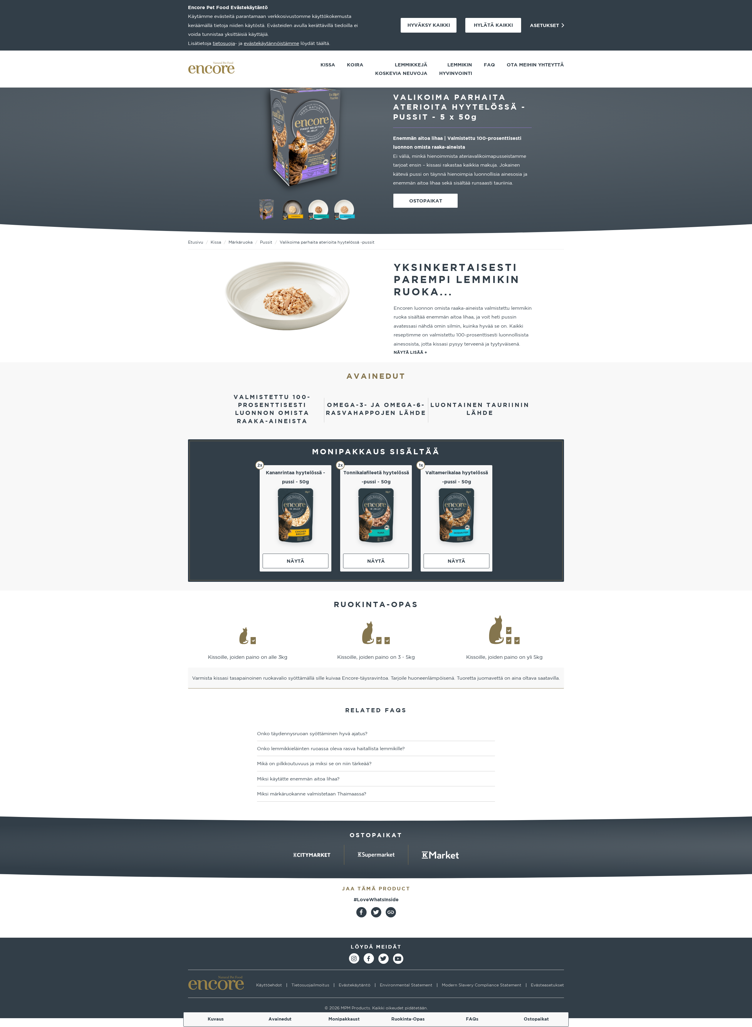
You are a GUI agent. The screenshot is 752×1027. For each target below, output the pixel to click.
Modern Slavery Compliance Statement (481, 985)
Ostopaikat (425, 200)
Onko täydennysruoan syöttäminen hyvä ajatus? (312, 733)
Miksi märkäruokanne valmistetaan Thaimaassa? (311, 793)
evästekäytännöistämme (271, 43)
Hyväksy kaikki (428, 25)
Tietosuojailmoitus (310, 985)
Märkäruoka (241, 242)
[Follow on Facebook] (369, 958)
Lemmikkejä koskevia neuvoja (401, 69)
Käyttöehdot (269, 985)
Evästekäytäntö (354, 985)
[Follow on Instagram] (354, 958)
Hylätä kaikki (493, 25)
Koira (355, 64)
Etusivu (195, 242)
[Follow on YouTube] (398, 959)
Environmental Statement (406, 985)
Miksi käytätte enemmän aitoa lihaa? (298, 778)
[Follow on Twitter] (383, 959)
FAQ (489, 64)
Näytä (295, 561)
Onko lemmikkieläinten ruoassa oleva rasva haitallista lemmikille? (331, 748)
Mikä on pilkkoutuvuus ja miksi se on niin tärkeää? (314, 763)
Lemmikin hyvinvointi (455, 69)
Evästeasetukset (547, 985)
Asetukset (545, 25)
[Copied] (391, 912)
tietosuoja (224, 43)
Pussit (266, 242)
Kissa (327, 64)
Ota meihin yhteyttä (535, 64)
